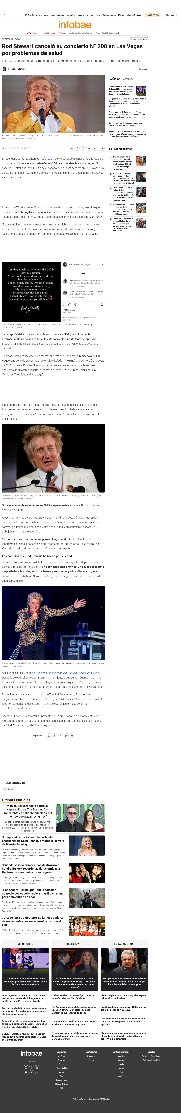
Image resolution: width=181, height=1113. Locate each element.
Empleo (91, 1060)
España (81, 15)
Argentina (43, 15)
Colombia (71, 15)
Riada (125, 33)
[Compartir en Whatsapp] (71, 148)
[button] (4, 15)
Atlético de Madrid (101, 33)
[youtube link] (26, 1072)
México (90, 15)
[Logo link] (75, 24)
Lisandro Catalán (74, 33)
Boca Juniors (44, 33)
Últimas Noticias (134, 15)
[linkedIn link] (37, 1072)
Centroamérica (109, 15)
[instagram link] (37, 1067)
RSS (61, 1088)
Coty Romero (87, 33)
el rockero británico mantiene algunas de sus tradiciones (67, 672)
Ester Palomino (18, 69)
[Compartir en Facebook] (77, 148)
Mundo (121, 15)
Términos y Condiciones (151, 1056)
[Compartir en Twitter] (83, 148)
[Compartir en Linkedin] (88, 148)
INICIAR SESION (170, 15)
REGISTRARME (153, 15)
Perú (98, 15)
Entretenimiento (11, 39)
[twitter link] (31, 1067)
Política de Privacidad (151, 1060)
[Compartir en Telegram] (94, 148)
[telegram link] (31, 1072)
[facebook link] (26, 1067)
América (61, 1056)
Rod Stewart (47, 158)
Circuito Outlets (115, 33)
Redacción (91, 1056)
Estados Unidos (57, 15)
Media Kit (121, 1076)
